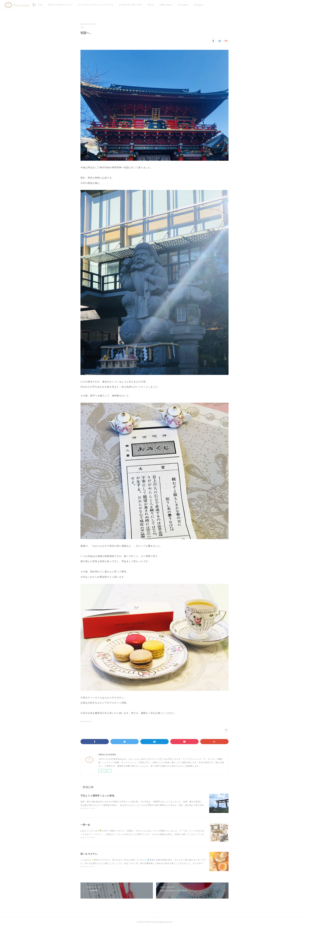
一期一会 (85, 825)
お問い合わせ (166, 5)
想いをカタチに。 (90, 854)
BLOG (151, 5)
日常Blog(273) (86, 721)
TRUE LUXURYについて (60, 5)
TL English (183, 5)
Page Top (154, 913)
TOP (40, 5)
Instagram (198, 5)
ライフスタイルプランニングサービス (95, 5)
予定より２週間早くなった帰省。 (98, 795)
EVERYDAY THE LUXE (130, 5)
